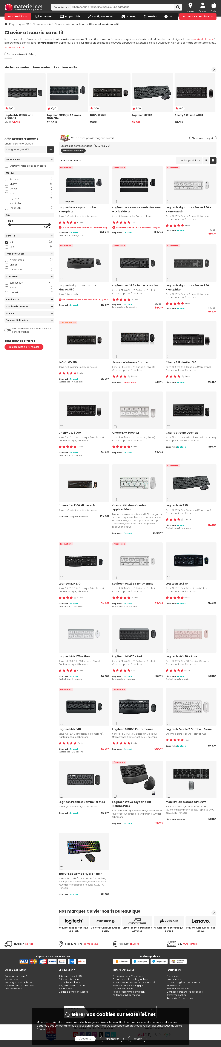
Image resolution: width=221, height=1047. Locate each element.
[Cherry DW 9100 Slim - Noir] (84, 483)
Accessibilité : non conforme (182, 998)
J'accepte (85, 1038)
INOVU (31, 193)
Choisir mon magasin (203, 138)
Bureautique (31, 282)
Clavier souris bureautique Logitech (73, 929)
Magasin (190, 11)
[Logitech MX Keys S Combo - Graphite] (84, 185)
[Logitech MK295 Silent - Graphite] (137, 263)
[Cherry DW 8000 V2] (137, 410)
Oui (31, 241)
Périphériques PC (19, 24)
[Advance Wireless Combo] (137, 340)
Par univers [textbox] (60, 7)
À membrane (31, 259)
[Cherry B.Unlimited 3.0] (191, 340)
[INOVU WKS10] (84, 340)
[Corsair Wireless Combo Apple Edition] (137, 483)
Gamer (31, 287)
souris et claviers (203, 39)
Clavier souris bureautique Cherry (105, 929)
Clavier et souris (42, 24)
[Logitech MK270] (84, 561)
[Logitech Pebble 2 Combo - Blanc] (191, 706)
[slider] (9, 224)
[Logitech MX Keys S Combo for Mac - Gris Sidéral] (137, 185)
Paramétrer (112, 1039)
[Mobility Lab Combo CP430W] (191, 779)
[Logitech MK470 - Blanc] (84, 634)
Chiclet (31, 264)
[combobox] (61, 7)
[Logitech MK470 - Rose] (191, 634)
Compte (202, 11)
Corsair (31, 188)
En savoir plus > (45, 1029)
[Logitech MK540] (84, 706)
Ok (50, 149)
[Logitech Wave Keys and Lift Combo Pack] (137, 779)
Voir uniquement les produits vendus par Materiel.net (32, 330)
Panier (213, 11)
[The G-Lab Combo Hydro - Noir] (84, 851)
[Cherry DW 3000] (84, 410)
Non (31, 246)
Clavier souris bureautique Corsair (169, 929)
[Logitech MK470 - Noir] (137, 634)
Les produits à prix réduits (24, 347)
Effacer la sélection (73, 150)
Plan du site (173, 976)
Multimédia (31, 292)
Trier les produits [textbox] (188, 160)
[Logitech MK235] (191, 483)
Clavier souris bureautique (70, 24)
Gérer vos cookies (176, 994)
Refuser (137, 1039)
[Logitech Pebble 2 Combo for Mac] (84, 779)
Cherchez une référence (19, 143)
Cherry (31, 183)
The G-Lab (31, 207)
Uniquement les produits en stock (28, 165)
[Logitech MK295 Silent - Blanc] (137, 561)
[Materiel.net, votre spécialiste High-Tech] (23, 7)
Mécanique (31, 269)
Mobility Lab (31, 203)
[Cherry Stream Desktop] (191, 410)
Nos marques (174, 979)
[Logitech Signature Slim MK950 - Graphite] (191, 263)
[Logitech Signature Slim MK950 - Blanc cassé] (191, 185)
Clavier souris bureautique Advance (137, 929)
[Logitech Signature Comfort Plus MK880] (84, 263)
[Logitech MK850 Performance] (137, 706)
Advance (31, 179)
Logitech (31, 198)
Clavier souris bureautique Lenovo (200, 929)
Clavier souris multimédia (20, 54)
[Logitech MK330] (191, 561)
